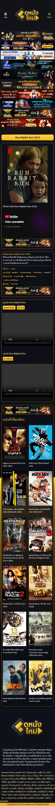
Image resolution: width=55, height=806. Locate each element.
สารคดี (13, 788)
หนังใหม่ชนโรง (24, 795)
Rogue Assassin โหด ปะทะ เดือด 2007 (14, 464)
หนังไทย (36, 795)
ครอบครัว (49, 776)
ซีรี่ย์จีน (23, 779)
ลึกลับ (34, 785)
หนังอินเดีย (32, 791)
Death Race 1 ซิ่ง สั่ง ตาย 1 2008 (40, 605)
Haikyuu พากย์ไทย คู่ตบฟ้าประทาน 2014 (40, 700)
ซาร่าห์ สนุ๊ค (19, 276)
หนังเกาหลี (12, 795)
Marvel (4, 776)
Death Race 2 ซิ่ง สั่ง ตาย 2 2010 (14, 605)
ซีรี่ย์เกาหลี (40, 779)
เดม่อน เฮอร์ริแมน (10, 280)
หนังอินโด (42, 791)
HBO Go (42, 772)
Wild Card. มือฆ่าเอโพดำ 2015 (39, 464)
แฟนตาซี (21, 798)
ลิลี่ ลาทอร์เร (31, 276)
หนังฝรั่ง (47, 272)
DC (24, 772)
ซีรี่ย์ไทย (50, 779)
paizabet (4, 801)
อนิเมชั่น (45, 795)
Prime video (21, 776)
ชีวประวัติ (14, 779)
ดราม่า (28, 782)
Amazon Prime (7, 772)
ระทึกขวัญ (37, 272)
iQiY (48, 772)
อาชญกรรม (11, 798)
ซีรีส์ (4, 782)
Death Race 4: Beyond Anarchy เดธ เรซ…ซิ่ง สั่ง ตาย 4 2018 (13, 558)
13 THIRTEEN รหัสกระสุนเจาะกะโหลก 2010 (13, 651)
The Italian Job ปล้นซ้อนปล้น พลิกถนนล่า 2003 (13, 510)
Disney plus (32, 772)
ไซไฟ (48, 798)
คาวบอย (5, 779)
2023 (13, 268)
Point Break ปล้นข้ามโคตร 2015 (14, 700)
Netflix (15, 272)
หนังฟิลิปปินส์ (49, 788)
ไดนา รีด (14, 283)
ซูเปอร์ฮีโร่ (12, 782)
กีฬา (41, 776)
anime (18, 772)
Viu (29, 776)
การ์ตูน (35, 776)
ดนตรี (20, 782)
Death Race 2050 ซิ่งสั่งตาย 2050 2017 (39, 510)
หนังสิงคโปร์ (20, 791)
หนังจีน (21, 788)
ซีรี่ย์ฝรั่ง (31, 779)
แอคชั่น (30, 798)
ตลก (34, 782)
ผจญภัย (4, 785)
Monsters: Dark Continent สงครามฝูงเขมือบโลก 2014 (38, 652)
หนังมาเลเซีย (7, 791)
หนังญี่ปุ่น (29, 788)
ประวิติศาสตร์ (44, 782)
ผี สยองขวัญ (25, 272)
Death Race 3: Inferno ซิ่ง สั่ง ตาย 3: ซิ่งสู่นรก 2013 (40, 556)
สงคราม (42, 785)
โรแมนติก (39, 798)
